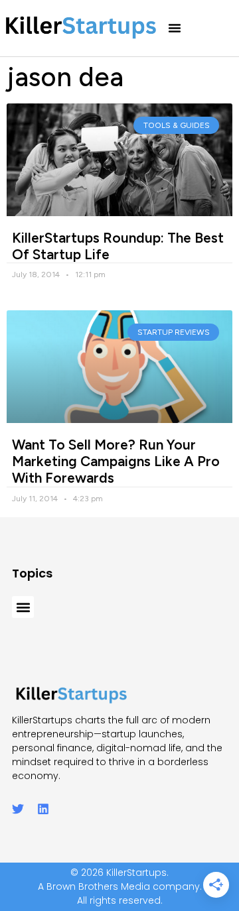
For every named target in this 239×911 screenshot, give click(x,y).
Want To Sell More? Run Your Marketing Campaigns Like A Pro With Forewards (116, 461)
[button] (175, 28)
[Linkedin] (43, 809)
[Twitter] (18, 809)
